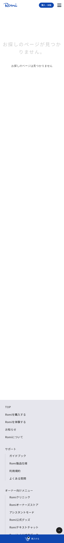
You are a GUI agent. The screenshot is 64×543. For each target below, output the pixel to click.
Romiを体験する (15, 422)
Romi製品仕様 (18, 463)
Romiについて (14, 437)
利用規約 (15, 471)
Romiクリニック (19, 497)
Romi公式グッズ (19, 520)
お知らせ (10, 429)
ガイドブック (17, 456)
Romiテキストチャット (24, 527)
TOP (8, 407)
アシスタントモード (21, 512)
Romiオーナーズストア (23, 505)
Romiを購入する (15, 414)
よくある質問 (17, 478)
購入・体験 (46, 5)
